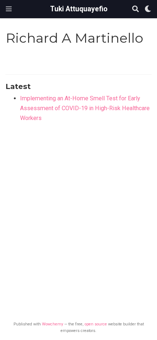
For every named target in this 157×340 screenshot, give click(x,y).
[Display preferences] (148, 9)
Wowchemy (52, 324)
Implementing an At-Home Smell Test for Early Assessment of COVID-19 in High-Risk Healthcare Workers (85, 108)
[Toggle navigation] (9, 9)
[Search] (135, 9)
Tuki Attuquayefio (78, 9)
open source (96, 324)
